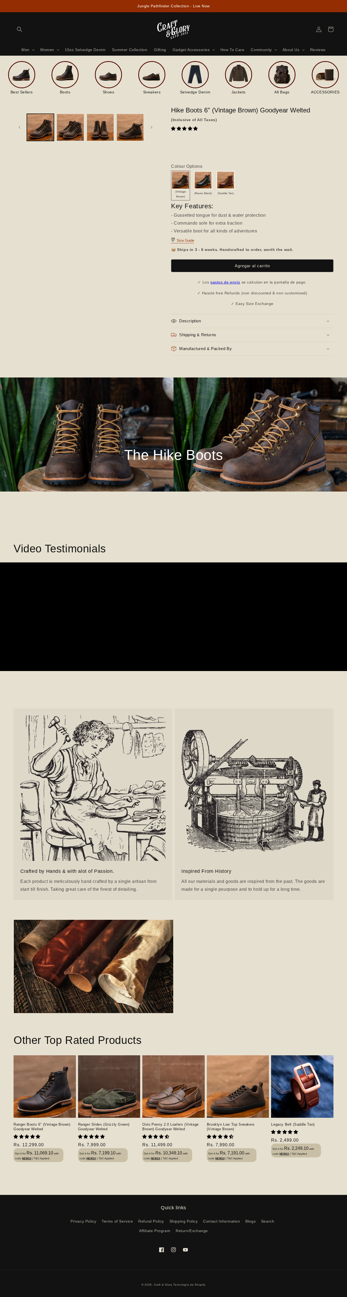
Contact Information (221, 1221)
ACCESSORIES (325, 92)
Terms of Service (117, 1221)
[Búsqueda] (19, 29)
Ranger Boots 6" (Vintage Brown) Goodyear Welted (42, 1126)
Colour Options (186, 166)
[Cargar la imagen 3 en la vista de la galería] (100, 127)
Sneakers (152, 92)
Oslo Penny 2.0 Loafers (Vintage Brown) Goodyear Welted (170, 1126)
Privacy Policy (83, 1221)
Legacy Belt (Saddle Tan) (292, 1124)
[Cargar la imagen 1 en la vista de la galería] (40, 127)
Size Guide (185, 240)
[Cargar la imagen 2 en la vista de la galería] (70, 127)
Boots (65, 92)
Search (267, 1221)
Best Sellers (22, 92)
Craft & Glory (163, 1284)
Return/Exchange (192, 1231)
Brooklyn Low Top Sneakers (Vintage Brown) (231, 1126)
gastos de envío (225, 282)
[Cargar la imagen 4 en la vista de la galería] (130, 127)
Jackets (239, 92)
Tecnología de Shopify (189, 1284)
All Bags (282, 92)
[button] (185, 128)
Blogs (250, 1221)
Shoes (108, 92)
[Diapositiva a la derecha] (152, 127)
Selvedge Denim (195, 92)
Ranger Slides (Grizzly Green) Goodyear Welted (104, 1126)
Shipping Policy (183, 1221)
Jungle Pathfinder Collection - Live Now (173, 6)
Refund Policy (151, 1221)
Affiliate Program (154, 1231)
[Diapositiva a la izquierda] (19, 127)
